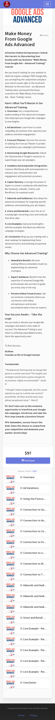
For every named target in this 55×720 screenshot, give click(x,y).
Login (34, 470)
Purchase (29, 460)
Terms (21, 715)
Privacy (33, 715)
